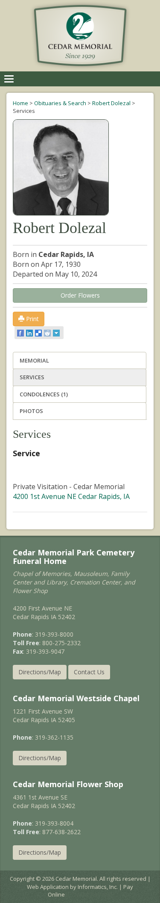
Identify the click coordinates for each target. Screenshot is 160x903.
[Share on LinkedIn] (30, 332)
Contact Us (89, 672)
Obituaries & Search (60, 103)
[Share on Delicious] (39, 332)
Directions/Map (39, 672)
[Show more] (57, 332)
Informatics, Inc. (98, 887)
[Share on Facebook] (21, 332)
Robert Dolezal (111, 103)
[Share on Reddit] (48, 332)
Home (20, 103)
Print (31, 319)
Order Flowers (80, 295)
